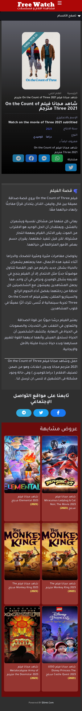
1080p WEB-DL (31, 41)
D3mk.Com (48, 703)
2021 (49, 129)
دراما (49, 137)
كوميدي (38, 137)
